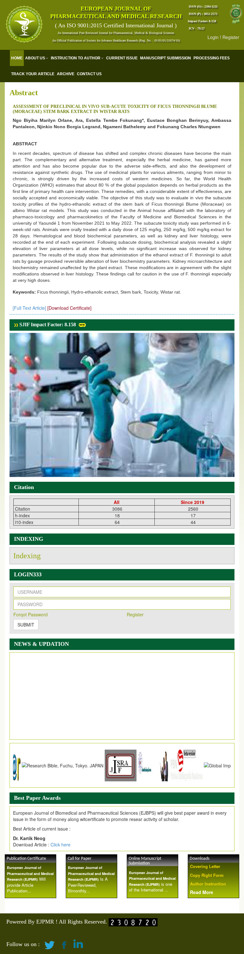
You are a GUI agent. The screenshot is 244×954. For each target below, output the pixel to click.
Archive (65, 74)
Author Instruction (208, 884)
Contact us (89, 74)
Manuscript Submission (165, 58)
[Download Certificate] (69, 308)
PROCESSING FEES (211, 58)
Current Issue (122, 58)
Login (213, 37)
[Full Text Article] (29, 308)
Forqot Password (30, 614)
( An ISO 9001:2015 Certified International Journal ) (116, 25)
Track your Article (32, 74)
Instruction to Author (75, 58)
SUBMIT (25, 624)
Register (230, 37)
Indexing (27, 556)
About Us (35, 58)
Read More (201, 892)
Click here (61, 844)
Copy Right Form (207, 875)
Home (17, 58)
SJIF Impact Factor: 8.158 (47, 324)
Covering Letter (205, 866)
